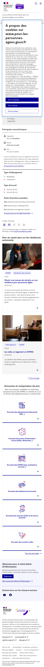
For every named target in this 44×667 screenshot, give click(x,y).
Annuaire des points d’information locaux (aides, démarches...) (22, 439)
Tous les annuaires (32, 553)
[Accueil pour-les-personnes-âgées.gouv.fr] (19, 6)
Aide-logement (11, 345)
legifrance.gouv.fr (8, 640)
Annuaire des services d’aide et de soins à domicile (22, 516)
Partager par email (9, 225)
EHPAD (8, 273)
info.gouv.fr (6, 637)
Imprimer (4, 225)
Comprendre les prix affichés (14, 166)
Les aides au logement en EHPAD (18, 351)
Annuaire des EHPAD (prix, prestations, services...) (22, 466)
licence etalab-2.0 (7, 664)
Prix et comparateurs (31, 650)
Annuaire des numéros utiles (22, 542)
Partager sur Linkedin (24, 225)
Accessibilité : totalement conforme (25, 647)
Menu (40, 3)
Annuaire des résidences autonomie (22, 491)
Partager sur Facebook (14, 225)
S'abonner (8, 576)
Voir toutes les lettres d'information (16, 581)
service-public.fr (20, 637)
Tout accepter (13, 99)
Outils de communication (28, 655)
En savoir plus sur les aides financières (17, 213)
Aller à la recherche (36, 3)
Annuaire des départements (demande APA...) (22, 413)
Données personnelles (9, 653)
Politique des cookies (9, 655)
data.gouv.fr (23, 640)
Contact (19, 650)
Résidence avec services (22, 273)
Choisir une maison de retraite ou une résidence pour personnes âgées (21, 281)
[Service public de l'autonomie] (21, 610)
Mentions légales (8, 650)
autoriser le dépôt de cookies (23, 231)
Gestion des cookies (26, 653)
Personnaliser (13, 111)
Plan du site (6, 647)
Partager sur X (19, 225)
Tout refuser (12, 105)
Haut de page (34, 378)
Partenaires (6, 658)
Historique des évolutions (21, 658)
